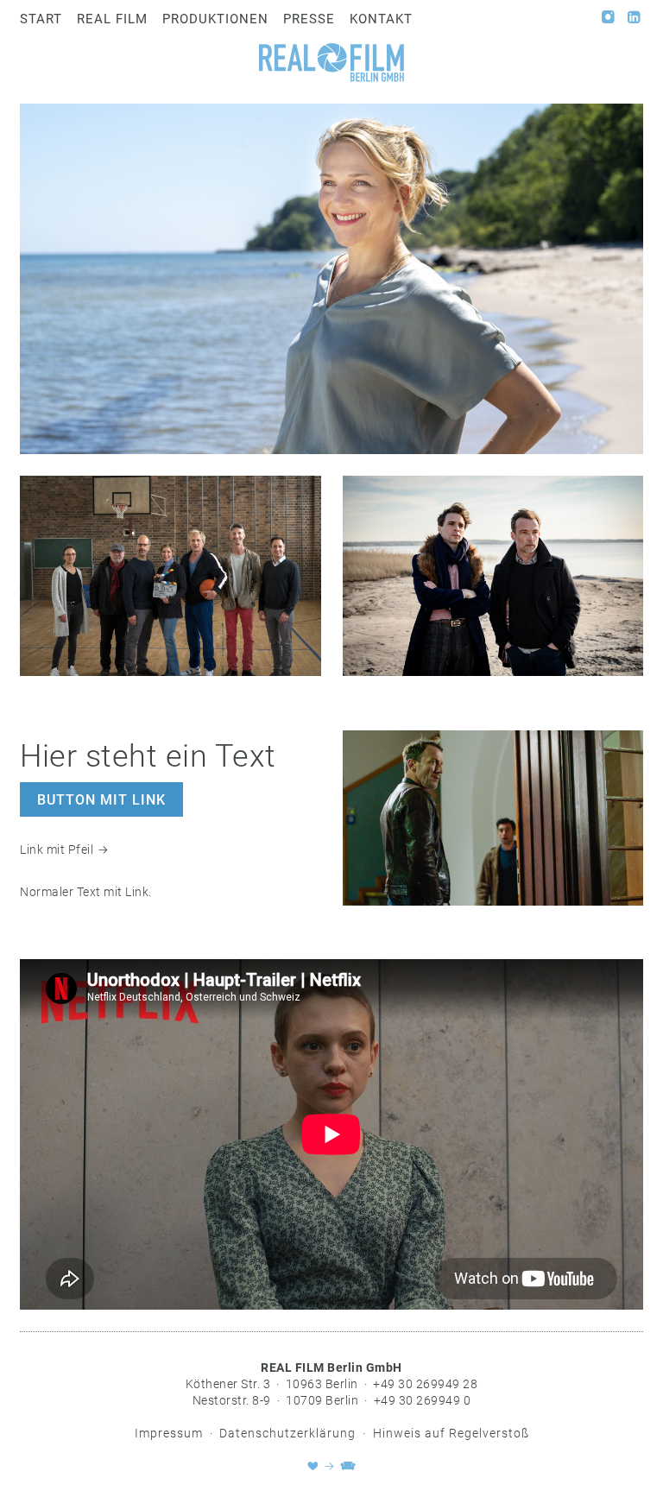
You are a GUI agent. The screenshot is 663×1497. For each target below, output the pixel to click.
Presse (309, 19)
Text (89, 892)
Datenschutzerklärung (287, 1433)
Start (41, 19)
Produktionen (215, 19)
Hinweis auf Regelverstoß (451, 1433)
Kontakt (381, 19)
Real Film (112, 19)
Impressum (169, 1433)
